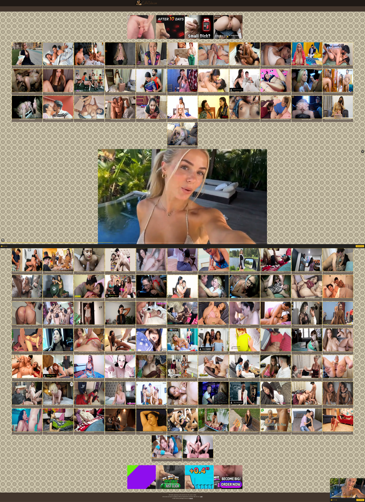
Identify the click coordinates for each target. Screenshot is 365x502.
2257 (201, 496)
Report (191, 498)
